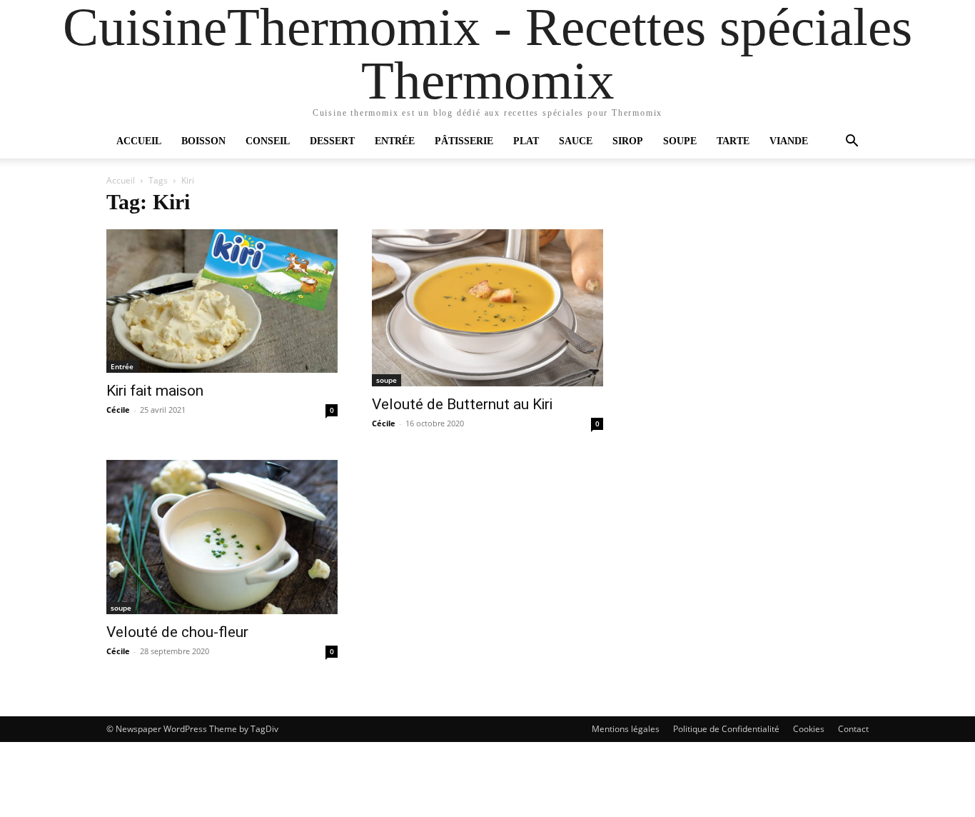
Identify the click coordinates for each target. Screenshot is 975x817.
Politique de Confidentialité (726, 729)
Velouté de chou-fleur (177, 632)
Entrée (395, 141)
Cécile (118, 409)
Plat (526, 141)
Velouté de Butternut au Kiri (462, 404)
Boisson (203, 141)
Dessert (332, 141)
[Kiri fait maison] (222, 301)
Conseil (268, 141)
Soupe (680, 141)
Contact (853, 729)
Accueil (138, 141)
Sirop (627, 141)
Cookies (808, 729)
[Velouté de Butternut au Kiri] (487, 307)
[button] (851, 142)
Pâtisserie (464, 141)
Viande (788, 141)
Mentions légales (626, 729)
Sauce (575, 141)
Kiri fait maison (154, 390)
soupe (386, 380)
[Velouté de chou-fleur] (222, 537)
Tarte (733, 141)
